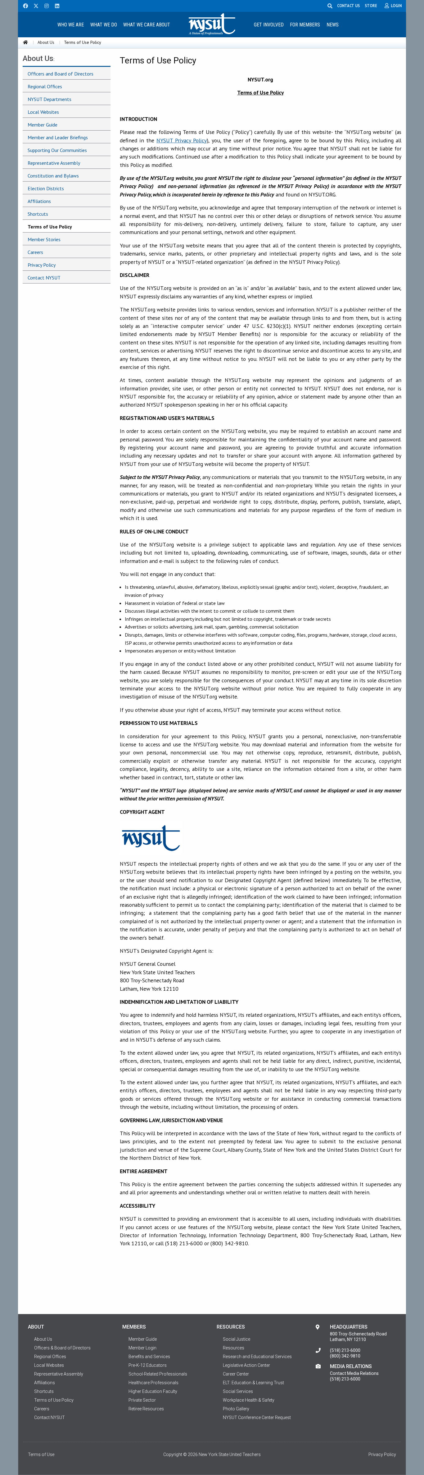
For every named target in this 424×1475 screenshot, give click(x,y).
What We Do (103, 25)
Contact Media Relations (354, 1373)
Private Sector (142, 1400)
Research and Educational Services (257, 1356)
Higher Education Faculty (153, 1391)
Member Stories (44, 239)
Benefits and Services (149, 1356)
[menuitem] (70, 24)
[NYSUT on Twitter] (34, 5)
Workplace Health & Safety (248, 1400)
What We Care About (146, 25)
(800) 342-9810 (345, 1355)
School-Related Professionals (158, 1373)
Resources (233, 1347)
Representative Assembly (54, 163)
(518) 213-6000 (345, 1350)
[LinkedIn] (55, 5)
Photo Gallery (236, 1408)
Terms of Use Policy (50, 227)
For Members (305, 25)
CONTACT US (348, 5)
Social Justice (236, 1339)
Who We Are (70, 25)
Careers (35, 252)
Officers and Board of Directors (60, 74)
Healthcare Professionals (153, 1382)
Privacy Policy (42, 265)
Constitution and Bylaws (53, 176)
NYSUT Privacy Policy (181, 140)
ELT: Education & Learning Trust (253, 1382)
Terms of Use (41, 1454)
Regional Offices (45, 86)
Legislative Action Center (246, 1365)
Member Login (142, 1347)
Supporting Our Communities (57, 150)
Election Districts (46, 188)
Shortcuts (38, 214)
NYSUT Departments (49, 99)
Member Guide (42, 125)
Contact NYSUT (44, 277)
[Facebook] (23, 5)
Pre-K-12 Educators (148, 1365)
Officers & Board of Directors (62, 1347)
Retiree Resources (146, 1408)
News (333, 25)
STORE (371, 5)
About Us (46, 42)
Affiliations (39, 201)
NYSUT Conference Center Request (257, 1417)
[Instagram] (44, 5)
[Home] (25, 42)
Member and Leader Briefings (58, 137)
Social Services (238, 1391)
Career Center (236, 1373)
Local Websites (43, 112)
